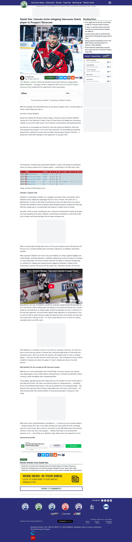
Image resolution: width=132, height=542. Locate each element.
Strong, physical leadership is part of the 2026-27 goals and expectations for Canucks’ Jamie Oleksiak (98, 43)
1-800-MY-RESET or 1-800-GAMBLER (60, 527)
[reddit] (73, 77)
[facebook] (57, 77)
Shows (59, 2)
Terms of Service (96, 522)
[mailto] (69, 77)
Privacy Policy (88, 522)
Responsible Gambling (108, 522)
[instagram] (105, 500)
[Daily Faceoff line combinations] (77, 77)
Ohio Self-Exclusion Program (40, 529)
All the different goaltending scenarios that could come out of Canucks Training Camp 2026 (98, 50)
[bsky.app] (65, 77)
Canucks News (37, 2)
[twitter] (61, 77)
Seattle (78, 433)
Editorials (50, 2)
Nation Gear (88, 2)
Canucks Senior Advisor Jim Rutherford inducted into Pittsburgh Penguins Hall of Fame (98, 36)
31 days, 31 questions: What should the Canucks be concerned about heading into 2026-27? (97, 29)
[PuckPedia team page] (81, 77)
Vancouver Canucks (65, 85)
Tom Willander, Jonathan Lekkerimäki (32, 82)
